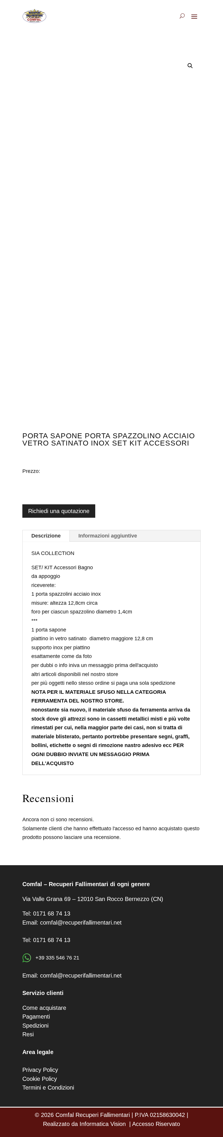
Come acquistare (44, 1008)
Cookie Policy (39, 1079)
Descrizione (46, 536)
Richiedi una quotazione (58, 511)
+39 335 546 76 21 (56, 958)
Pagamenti (36, 1016)
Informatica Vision (103, 1124)
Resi (28, 1034)
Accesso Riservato (156, 1124)
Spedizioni (35, 1025)
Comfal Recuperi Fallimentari (92, 1115)
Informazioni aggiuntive (107, 536)
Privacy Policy (40, 1070)
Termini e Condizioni (48, 1087)
